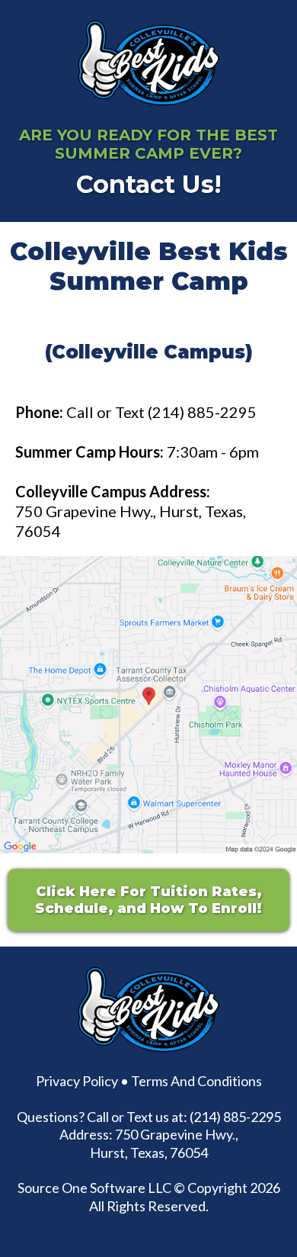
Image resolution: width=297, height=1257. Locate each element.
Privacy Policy (77, 1080)
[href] (148, 705)
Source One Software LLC (94, 1187)
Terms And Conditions (196, 1080)
